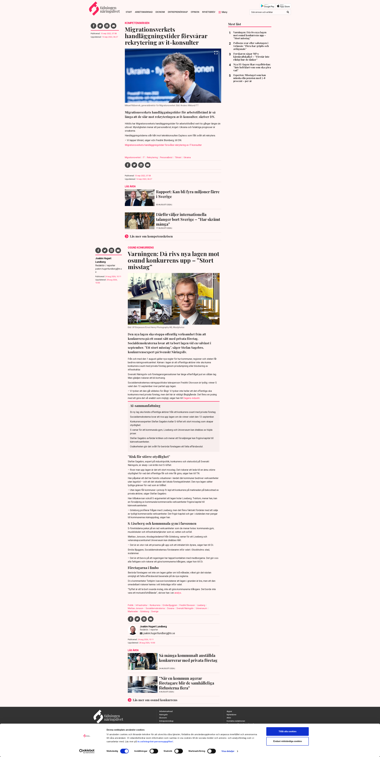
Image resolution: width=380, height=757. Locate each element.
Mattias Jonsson (136, 608)
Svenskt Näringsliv (185, 608)
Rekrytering (152, 157)
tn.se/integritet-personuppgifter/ (155, 741)
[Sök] (288, 12)
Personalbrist (166, 157)
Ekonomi (160, 12)
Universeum (202, 608)
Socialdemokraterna (155, 608)
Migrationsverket (133, 157)
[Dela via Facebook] (93, 26)
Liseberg (201, 605)
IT (144, 157)
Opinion (195, 12)
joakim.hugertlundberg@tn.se (108, 270)
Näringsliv (163, 714)
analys (177, 592)
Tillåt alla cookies (287, 731)
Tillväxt (178, 157)
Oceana (171, 608)
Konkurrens (155, 605)
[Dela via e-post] (113, 26)
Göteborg (144, 611)
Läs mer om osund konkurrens (155, 700)
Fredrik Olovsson (187, 605)
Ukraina (187, 157)
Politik (131, 605)
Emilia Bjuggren (170, 605)
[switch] (154, 751)
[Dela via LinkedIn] (107, 26)
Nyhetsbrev (208, 12)
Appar (229, 711)
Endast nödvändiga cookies (287, 741)
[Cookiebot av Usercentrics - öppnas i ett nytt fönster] (87, 751)
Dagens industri (191, 398)
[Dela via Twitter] (100, 26)
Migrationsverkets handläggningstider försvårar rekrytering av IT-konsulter (163, 145)
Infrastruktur (142, 605)
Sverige (154, 611)
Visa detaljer (227, 751)
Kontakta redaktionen (236, 721)
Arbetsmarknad (144, 12)
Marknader (133, 611)
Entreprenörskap (178, 12)
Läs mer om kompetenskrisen (151, 236)
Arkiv (229, 718)
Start (129, 12)
